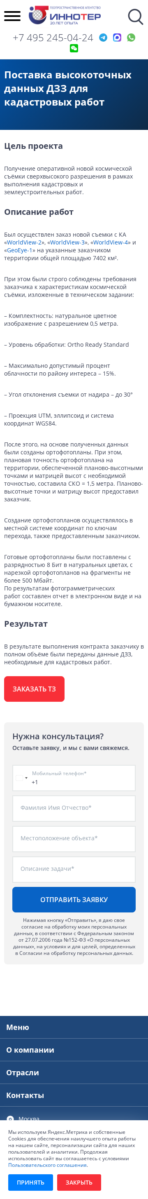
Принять (30, 1182)
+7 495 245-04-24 (53, 37)
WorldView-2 (24, 242)
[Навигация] (12, 17)
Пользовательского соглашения (47, 1164)
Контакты (25, 1095)
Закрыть (79, 1182)
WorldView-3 (67, 242)
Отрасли (22, 1072)
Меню (17, 1027)
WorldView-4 (110, 242)
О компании (30, 1050)
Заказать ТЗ (34, 689)
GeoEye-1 (19, 250)
